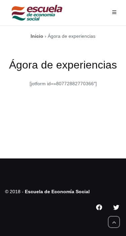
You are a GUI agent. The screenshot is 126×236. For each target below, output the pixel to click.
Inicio (37, 36)
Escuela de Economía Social (57, 191)
